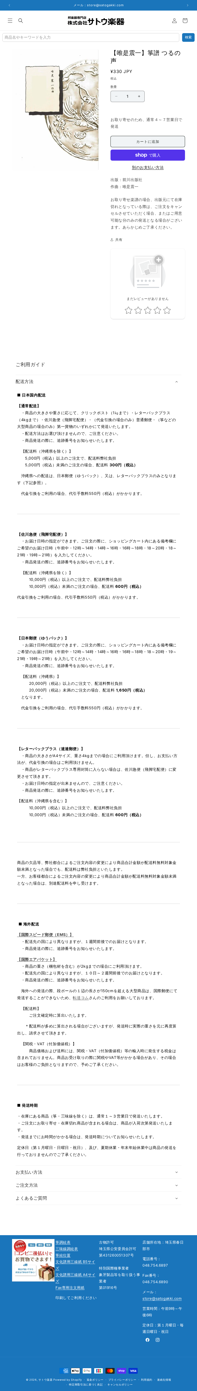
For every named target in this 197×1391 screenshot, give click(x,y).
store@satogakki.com (162, 1298)
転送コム (81, 997)
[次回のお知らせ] (187, 5)
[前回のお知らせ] (9, 5)
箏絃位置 (62, 1255)
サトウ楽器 (45, 1379)
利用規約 (146, 1379)
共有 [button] (118, 239)
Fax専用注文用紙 (69, 1287)
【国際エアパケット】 (37, 959)
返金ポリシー (95, 1379)
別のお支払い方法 (148, 167)
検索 (188, 37)
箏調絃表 (62, 1242)
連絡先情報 (164, 1379)
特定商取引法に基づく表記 (86, 1384)
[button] (10, 20)
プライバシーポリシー (122, 1379)
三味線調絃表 (66, 1248)
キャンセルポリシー (120, 1384)
